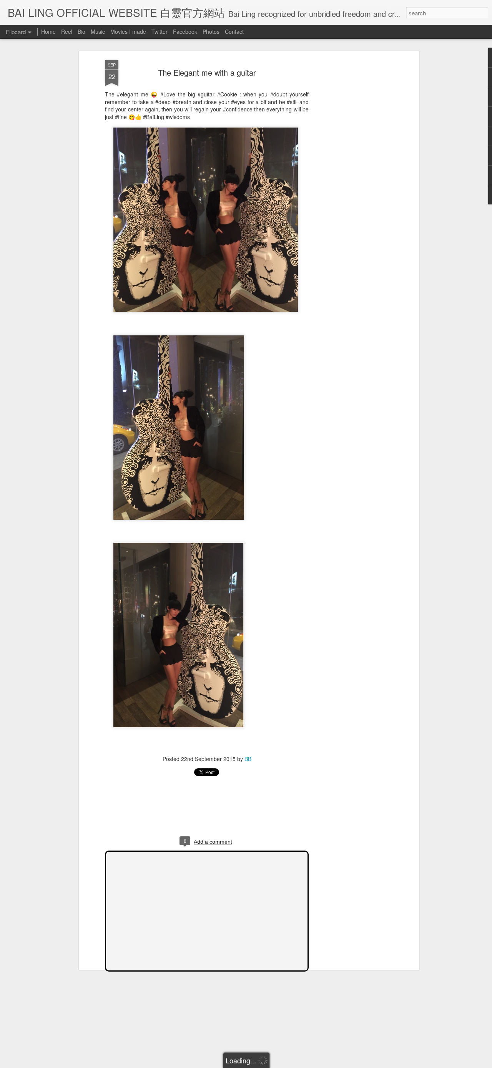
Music (98, 31)
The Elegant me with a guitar (207, 72)
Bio (81, 31)
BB (247, 759)
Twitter (159, 31)
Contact (234, 31)
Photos (211, 31)
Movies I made (128, 31)
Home (48, 31)
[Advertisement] (350, 181)
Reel (66, 31)
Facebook (185, 31)
